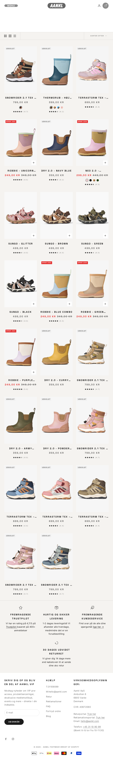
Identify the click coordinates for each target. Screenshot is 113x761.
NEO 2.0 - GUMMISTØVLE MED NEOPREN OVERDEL (92, 171)
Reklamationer (53, 701)
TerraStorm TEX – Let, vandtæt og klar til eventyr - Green (92, 517)
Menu (11, 5)
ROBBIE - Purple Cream (20, 380)
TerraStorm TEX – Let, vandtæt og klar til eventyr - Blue (20, 517)
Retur (49, 696)
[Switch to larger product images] (5, 36)
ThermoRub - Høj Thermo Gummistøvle (56, 98)
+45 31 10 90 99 (92, 726)
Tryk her (91, 714)
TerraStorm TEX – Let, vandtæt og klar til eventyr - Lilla (92, 98)
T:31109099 (52, 686)
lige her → (98, 626)
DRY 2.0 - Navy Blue (56, 170)
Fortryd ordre (53, 711)
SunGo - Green (92, 243)
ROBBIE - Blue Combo (56, 311)
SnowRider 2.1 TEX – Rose (92, 448)
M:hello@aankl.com (56, 691)
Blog (48, 716)
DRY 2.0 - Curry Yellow (56, 380)
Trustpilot (11, 626)
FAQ (48, 706)
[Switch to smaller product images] (10, 36)
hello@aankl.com (90, 721)
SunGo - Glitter (20, 243)
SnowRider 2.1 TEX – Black (20, 98)
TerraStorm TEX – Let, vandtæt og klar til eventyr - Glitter (56, 517)
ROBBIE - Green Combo (92, 312)
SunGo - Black (21, 311)
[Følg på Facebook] (5, 739)
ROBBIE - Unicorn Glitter (21, 171)
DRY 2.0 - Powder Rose (56, 448)
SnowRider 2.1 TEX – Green (92, 380)
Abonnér (14, 722)
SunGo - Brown (56, 243)
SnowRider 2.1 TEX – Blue (56, 585)
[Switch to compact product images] (15, 36)
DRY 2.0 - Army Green (20, 448)
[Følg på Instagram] (13, 739)
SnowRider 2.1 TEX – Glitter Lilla (20, 585)
